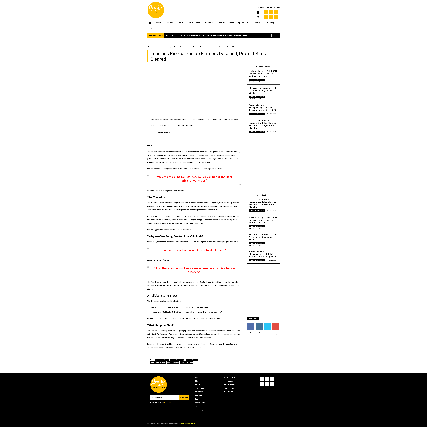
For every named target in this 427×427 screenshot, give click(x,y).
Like (251, 324)
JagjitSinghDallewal (157, 363)
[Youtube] (276, 17)
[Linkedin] (276, 12)
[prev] (272, 35)
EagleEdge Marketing (187, 423)
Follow (259, 324)
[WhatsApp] (219, 125)
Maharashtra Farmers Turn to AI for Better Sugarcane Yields (263, 90)
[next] (276, 35)
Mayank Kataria (163, 132)
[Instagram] (271, 12)
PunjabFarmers (173, 363)
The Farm (161, 47)
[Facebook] (266, 12)
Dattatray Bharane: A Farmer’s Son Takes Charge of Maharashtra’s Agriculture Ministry (263, 124)
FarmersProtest (192, 360)
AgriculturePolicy (177, 360)
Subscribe (275, 324)
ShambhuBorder (186, 363)
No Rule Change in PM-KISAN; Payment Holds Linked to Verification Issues (263, 73)
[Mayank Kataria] (152, 133)
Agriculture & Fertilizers (178, 47)
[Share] (266, 17)
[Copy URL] (229, 125)
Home (150, 47)
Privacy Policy (168, 402)
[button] (258, 17)
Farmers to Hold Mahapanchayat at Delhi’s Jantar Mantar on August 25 (262, 107)
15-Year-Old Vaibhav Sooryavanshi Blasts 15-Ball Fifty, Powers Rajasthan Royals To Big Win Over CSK (208, 35)
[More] (234, 125)
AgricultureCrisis (162, 360)
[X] (271, 17)
